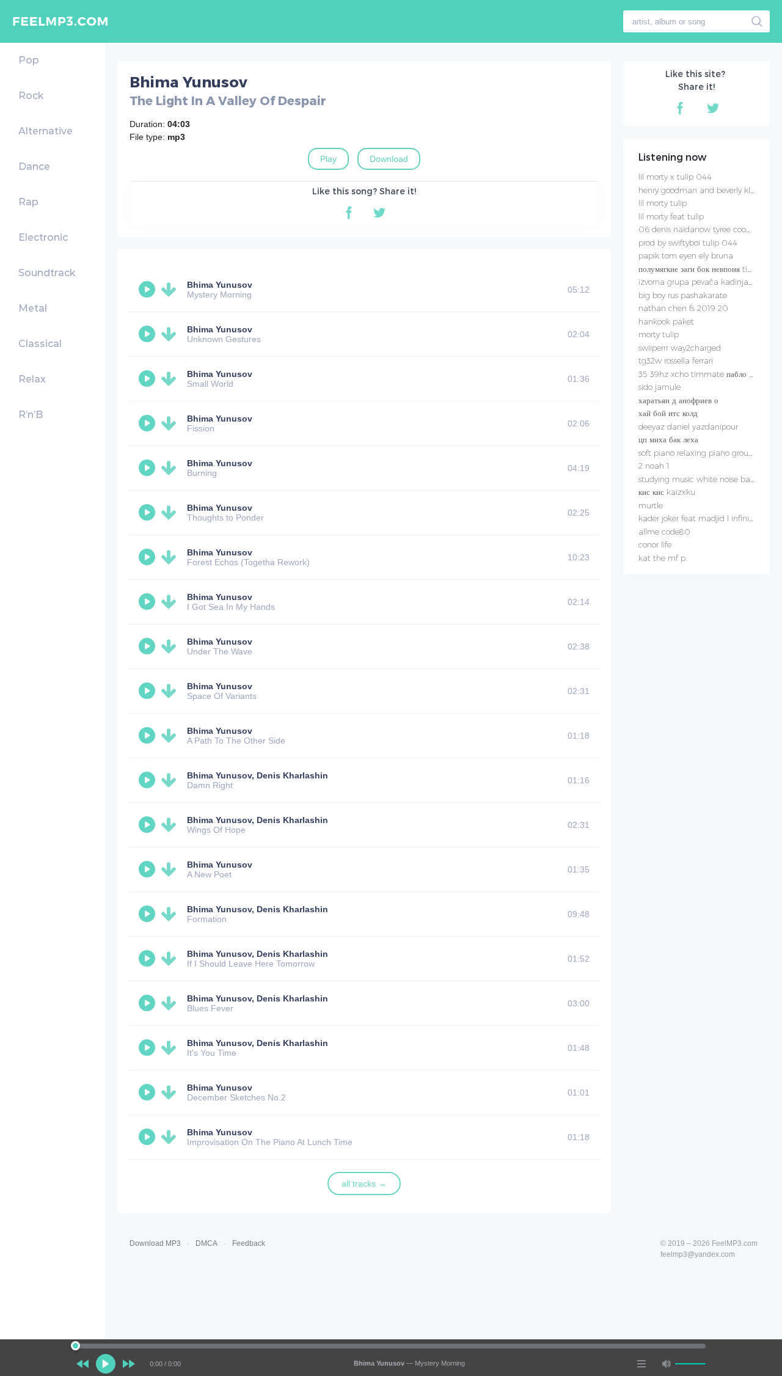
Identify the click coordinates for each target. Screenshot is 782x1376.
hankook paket (666, 321)
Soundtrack (46, 273)
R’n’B (30, 414)
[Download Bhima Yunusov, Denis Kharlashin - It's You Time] (171, 1048)
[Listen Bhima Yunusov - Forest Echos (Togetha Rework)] (148, 557)
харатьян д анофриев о (678, 400)
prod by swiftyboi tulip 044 (687, 242)
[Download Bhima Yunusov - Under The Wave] (171, 646)
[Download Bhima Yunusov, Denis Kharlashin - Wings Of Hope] (171, 825)
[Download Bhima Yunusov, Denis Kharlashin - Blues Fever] (171, 1003)
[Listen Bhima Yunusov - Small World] (148, 379)
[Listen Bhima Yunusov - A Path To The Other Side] (148, 735)
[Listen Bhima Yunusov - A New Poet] (148, 869)
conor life (654, 544)
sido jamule (659, 387)
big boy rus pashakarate (682, 295)
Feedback (248, 1243)
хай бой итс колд (668, 413)
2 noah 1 (654, 465)
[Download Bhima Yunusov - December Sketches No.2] (171, 1092)
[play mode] (641, 1364)
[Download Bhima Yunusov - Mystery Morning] (171, 289)
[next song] (129, 1364)
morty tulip (658, 334)
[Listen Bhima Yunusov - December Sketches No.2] (148, 1092)
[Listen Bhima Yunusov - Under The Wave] (148, 646)
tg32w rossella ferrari (675, 360)
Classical (40, 343)
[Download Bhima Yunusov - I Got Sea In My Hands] (171, 602)
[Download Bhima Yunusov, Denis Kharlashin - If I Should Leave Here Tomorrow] (171, 958)
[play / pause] (105, 1364)
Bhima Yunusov (219, 285)
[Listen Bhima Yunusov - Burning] (148, 468)
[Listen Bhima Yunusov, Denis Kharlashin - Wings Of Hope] (148, 825)
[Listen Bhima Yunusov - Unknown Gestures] (148, 334)
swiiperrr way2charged (679, 348)
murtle (650, 505)
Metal (32, 308)
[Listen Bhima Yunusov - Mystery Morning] (148, 289)
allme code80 (664, 531)
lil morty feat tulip (671, 216)
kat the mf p (661, 558)
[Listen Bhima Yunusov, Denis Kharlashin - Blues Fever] (148, 1003)
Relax (32, 379)
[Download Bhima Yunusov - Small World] (171, 379)
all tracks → (364, 1183)
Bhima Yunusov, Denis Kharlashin (257, 775)
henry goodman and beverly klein (699, 190)
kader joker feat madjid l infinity (697, 518)
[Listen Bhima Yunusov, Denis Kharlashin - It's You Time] (148, 1048)
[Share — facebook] (349, 212)
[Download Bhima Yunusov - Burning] (171, 468)
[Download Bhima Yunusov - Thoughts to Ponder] (171, 512)
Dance (34, 166)
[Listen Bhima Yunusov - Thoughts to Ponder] (148, 512)
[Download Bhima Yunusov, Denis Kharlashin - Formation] (171, 914)
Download (389, 159)
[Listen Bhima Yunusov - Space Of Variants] (148, 691)
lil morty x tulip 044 (675, 176)
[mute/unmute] (666, 1364)
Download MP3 (155, 1243)
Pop (28, 60)
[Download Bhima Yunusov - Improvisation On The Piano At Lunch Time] (171, 1137)
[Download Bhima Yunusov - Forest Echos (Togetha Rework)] (171, 557)
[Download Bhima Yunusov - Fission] (171, 423)
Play (328, 159)
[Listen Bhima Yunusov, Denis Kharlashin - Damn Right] (148, 780)
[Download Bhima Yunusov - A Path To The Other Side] (171, 735)
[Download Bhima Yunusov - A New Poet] (171, 869)
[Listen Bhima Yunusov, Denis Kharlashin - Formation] (148, 914)
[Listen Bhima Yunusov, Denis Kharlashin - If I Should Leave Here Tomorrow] (148, 958)
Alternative (45, 131)
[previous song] (82, 1364)
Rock (30, 95)
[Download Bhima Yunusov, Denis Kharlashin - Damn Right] (171, 780)
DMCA (206, 1243)
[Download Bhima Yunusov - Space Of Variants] (171, 691)
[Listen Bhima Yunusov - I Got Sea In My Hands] (148, 602)
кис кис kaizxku (666, 492)
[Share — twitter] (379, 212)
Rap (28, 202)
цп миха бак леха (668, 439)
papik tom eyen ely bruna (685, 255)
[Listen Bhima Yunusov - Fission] (148, 423)
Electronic (43, 237)
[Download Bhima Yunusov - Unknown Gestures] (171, 334)
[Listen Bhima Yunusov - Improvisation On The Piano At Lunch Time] (148, 1137)
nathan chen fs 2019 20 (683, 308)
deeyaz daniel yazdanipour (688, 426)
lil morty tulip (662, 203)
